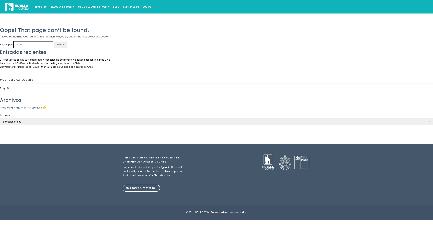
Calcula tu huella (62, 6)
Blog (116, 6)
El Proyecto (131, 6)
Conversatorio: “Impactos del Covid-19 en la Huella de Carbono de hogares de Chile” (47, 66)
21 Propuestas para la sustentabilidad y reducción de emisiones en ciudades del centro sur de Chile (55, 59)
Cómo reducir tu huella (93, 6)
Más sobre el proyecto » (141, 188)
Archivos (5, 115)
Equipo (147, 6)
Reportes (41, 6)
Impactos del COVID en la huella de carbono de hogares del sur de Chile (40, 63)
